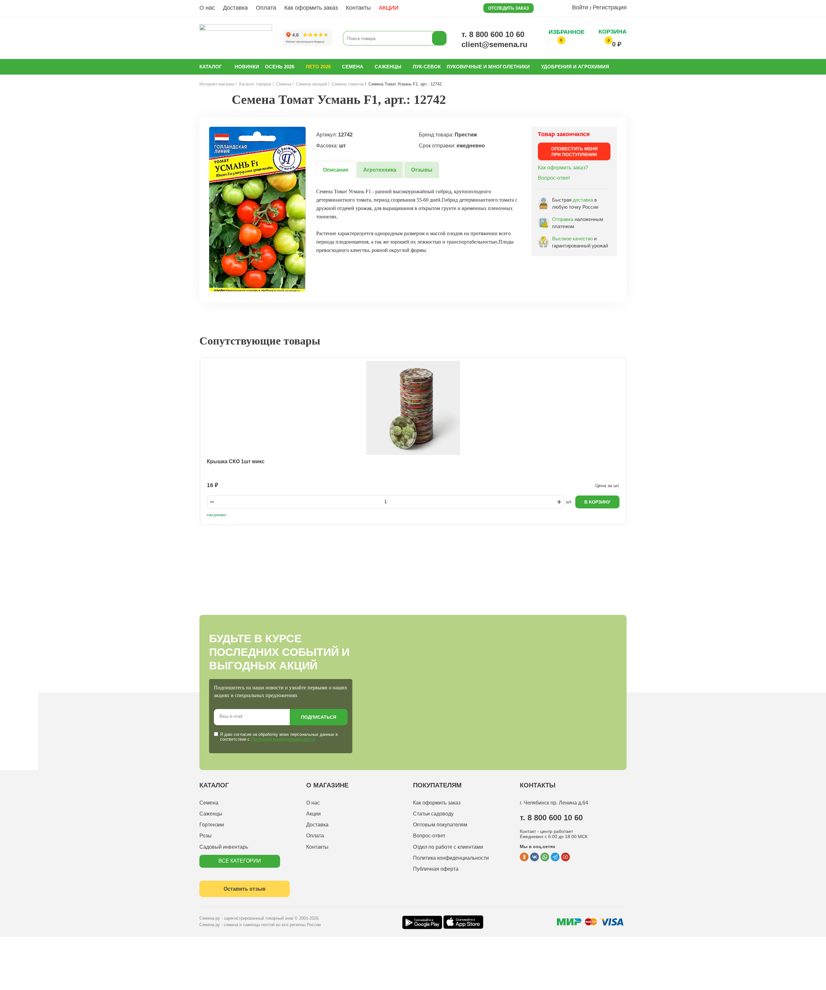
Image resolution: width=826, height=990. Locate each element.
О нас (207, 8)
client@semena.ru (494, 44)
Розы (205, 835)
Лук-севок (427, 66)
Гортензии (211, 824)
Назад (214, 99)
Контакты (358, 8)
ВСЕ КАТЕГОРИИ (239, 861)
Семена (352, 66)
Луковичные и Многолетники (488, 66)
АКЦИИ (388, 8)
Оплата (266, 8)
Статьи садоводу (433, 813)
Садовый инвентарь (223, 847)
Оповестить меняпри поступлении (574, 151)
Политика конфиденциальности (451, 858)
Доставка (235, 8)
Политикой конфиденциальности (283, 739)
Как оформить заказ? (563, 167)
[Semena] (235, 38)
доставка (583, 200)
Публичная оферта (435, 869)
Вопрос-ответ (554, 178)
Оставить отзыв (245, 889)
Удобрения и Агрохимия (575, 66)
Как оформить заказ (311, 8)
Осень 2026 (279, 66)
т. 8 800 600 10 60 (492, 34)
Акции (313, 813)
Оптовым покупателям (440, 824)
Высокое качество (572, 238)
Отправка (562, 219)
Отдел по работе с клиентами (448, 847)
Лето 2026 (318, 66)
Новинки (247, 66)
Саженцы (388, 66)
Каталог (210, 66)
